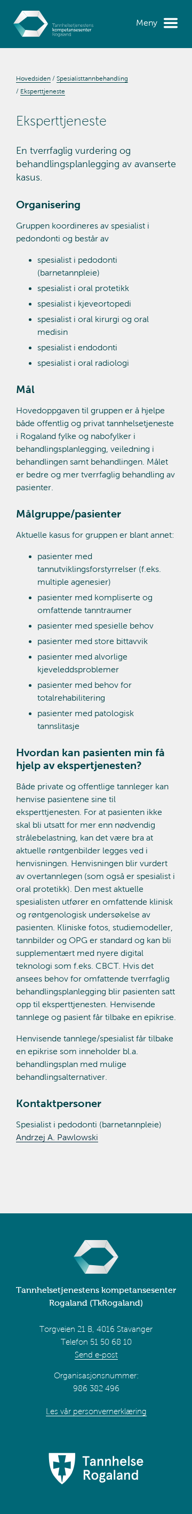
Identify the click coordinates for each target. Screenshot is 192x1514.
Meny (146, 22)
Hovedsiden (33, 78)
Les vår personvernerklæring (96, 1411)
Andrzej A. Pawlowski (57, 1137)
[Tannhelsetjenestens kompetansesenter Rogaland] (53, 24)
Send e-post (96, 1355)
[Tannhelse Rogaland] (96, 1469)
